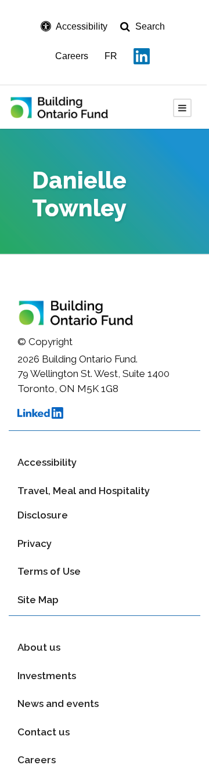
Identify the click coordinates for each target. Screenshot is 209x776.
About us (38, 647)
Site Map (38, 599)
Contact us (43, 732)
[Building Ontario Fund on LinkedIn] (142, 56)
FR (111, 56)
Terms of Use (49, 571)
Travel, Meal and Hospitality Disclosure (83, 503)
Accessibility (47, 462)
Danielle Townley (79, 194)
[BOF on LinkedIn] (104, 416)
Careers (71, 56)
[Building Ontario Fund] (67, 107)
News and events (58, 703)
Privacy (34, 543)
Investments (46, 675)
